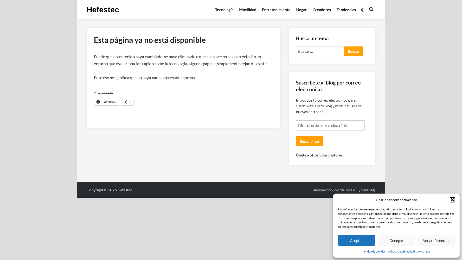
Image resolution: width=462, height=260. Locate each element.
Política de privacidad (401, 251)
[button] (452, 199)
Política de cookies (373, 251)
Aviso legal (423, 251)
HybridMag (365, 190)
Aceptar (356, 240)
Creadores (322, 9)
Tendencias (346, 9)
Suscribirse (309, 141)
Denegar (396, 240)
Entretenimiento (276, 9)
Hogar (301, 9)
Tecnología (224, 9)
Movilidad (247, 9)
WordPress (343, 190)
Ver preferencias (436, 240)
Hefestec (103, 9)
